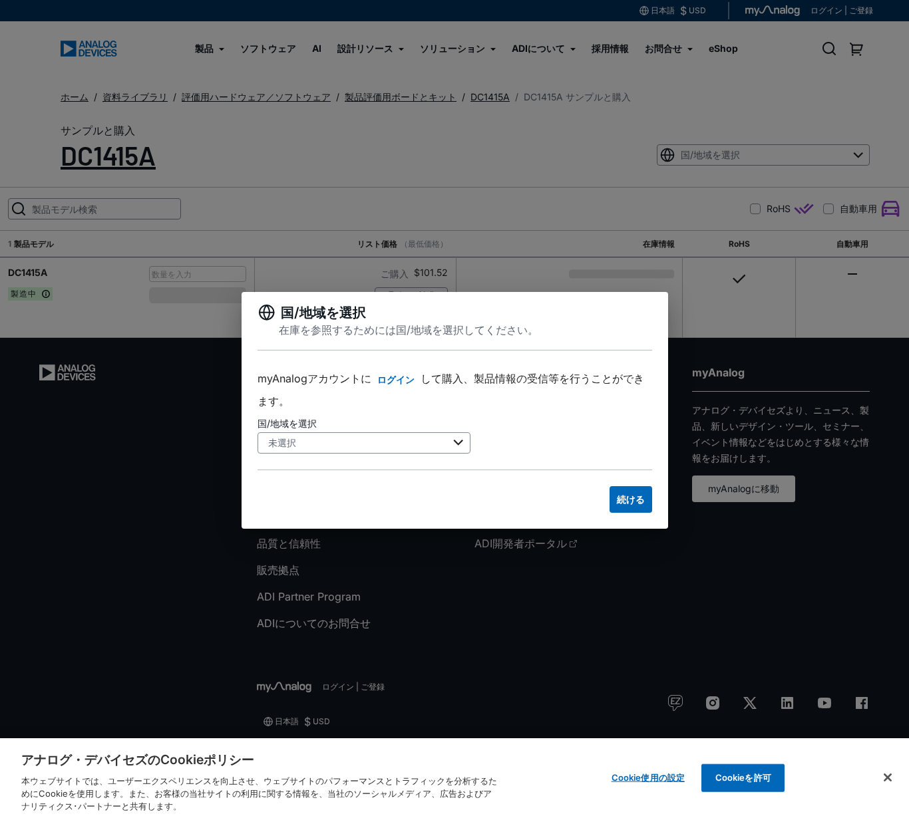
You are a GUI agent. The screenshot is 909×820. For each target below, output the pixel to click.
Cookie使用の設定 (648, 777)
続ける (631, 499)
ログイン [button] (396, 379)
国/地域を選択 (287, 423)
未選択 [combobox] (282, 442)
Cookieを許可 (743, 777)
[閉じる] (887, 777)
